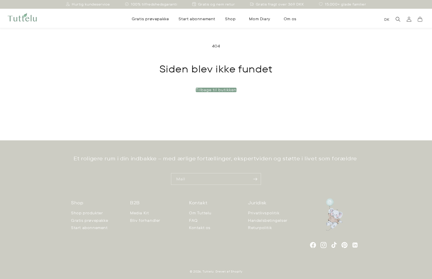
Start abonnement (89, 227)
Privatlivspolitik (263, 213)
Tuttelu (208, 271)
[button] (232, 18)
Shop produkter (87, 213)
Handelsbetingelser (268, 220)
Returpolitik (260, 227)
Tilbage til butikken (216, 90)
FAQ (193, 220)
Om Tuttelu (200, 213)
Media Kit (139, 213)
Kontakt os (199, 227)
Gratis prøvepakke (89, 220)
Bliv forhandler (145, 220)
